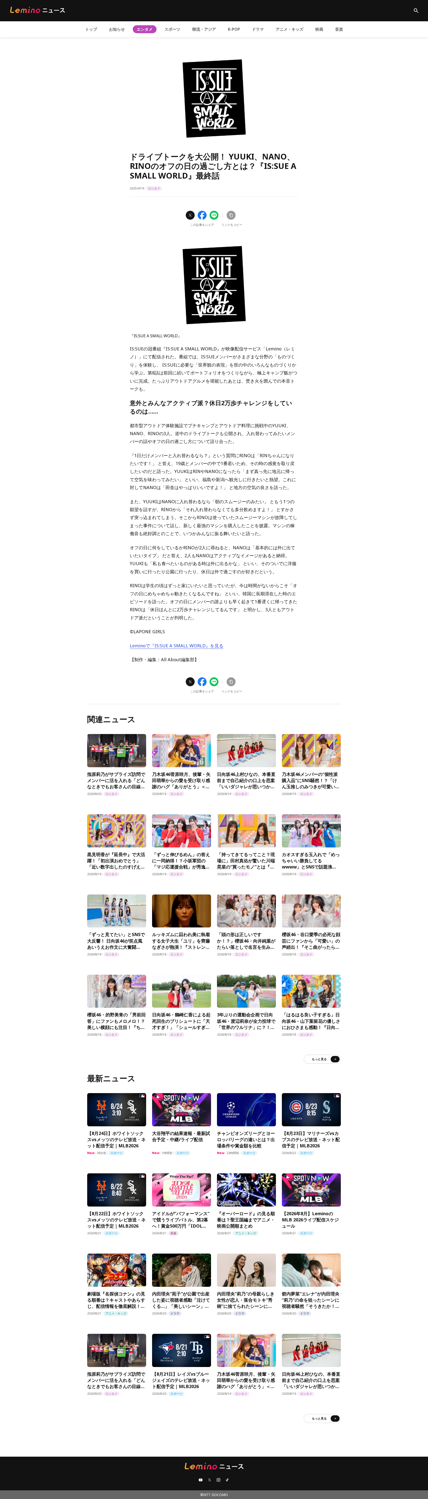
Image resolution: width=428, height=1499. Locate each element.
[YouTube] (200, 1479)
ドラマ (258, 29)
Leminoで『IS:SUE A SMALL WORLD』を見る (176, 646)
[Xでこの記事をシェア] (190, 215)
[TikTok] (227, 1479)
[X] (209, 1479)
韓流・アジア (204, 29)
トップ (91, 29)
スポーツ (172, 29)
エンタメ (145, 29)
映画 (319, 29)
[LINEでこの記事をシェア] (214, 215)
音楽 (339, 29)
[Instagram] (218, 1479)
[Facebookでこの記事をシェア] (202, 215)
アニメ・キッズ (289, 29)
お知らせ (117, 29)
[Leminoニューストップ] (37, 10)
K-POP (234, 29)
